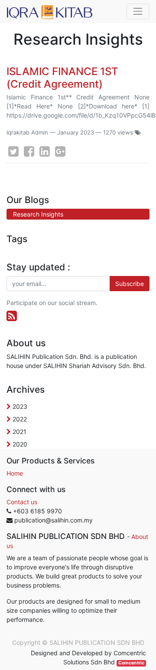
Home (14, 473)
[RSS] (11, 316)
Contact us (21, 502)
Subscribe (129, 283)
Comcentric (131, 663)
